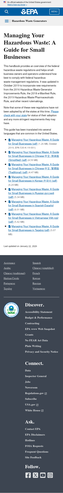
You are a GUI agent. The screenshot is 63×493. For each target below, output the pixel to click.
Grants (29, 334)
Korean (36, 278)
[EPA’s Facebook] (28, 475)
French (36, 273)
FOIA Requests (34, 446)
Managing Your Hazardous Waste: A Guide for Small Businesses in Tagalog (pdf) (33, 228)
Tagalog (8, 288)
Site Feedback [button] (33, 457)
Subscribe (31, 399)
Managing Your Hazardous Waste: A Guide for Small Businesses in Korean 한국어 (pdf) (33, 179)
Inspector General (35, 376)
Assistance (9, 263)
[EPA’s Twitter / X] (35, 475)
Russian (37, 283)
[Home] (29, 11)
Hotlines (30, 440)
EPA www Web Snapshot (40, 329)
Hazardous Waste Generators (29, 21)
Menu (54, 11)
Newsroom (31, 387)
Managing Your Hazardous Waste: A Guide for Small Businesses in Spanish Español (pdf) (33, 205)
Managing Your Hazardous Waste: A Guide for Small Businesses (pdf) (33, 142)
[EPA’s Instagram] (50, 475)
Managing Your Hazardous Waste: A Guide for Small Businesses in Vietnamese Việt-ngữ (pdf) (33, 218)
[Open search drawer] (6, 12)
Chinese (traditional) (14, 273)
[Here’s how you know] (31, 4)
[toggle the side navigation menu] (7, 21)
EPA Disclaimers (35, 434)
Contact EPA (33, 429)
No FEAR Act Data (36, 340)
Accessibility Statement (38, 312)
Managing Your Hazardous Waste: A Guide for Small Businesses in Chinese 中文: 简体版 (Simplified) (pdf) (33, 156)
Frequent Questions (36, 451)
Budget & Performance (38, 317)
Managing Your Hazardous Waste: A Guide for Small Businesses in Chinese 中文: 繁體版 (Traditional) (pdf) (33, 168)
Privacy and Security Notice (41, 351)
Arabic (7, 268)
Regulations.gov (34, 393)
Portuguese (9, 283)
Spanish (37, 263)
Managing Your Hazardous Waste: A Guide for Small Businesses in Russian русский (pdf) (33, 193)
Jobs (27, 381)
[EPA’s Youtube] (43, 475)
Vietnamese (39, 288)
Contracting (32, 323)
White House (32, 410)
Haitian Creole (11, 278)
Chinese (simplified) (43, 268)
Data (28, 370)
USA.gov (30, 404)
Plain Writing (33, 346)
